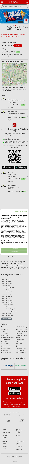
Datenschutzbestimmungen (20, 211)
